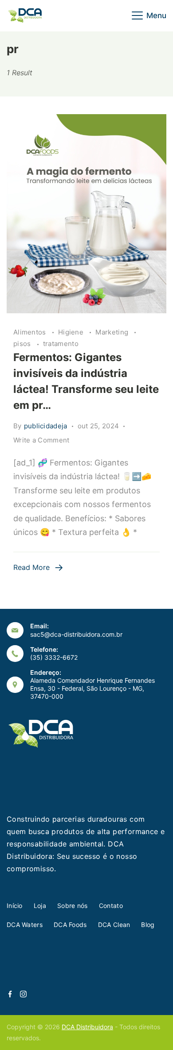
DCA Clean (114, 924)
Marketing (112, 332)
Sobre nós (72, 905)
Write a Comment (41, 440)
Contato (111, 905)
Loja (40, 905)
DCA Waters (25, 924)
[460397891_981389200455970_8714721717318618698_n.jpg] (86, 213)
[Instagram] (23, 994)
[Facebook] (10, 994)
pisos (23, 343)
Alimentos (30, 332)
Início (15, 905)
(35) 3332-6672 (54, 657)
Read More (31, 567)
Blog (147, 924)
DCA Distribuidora (87, 1027)
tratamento (61, 343)
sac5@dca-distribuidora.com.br (76, 634)
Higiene (71, 332)
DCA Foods (70, 924)
